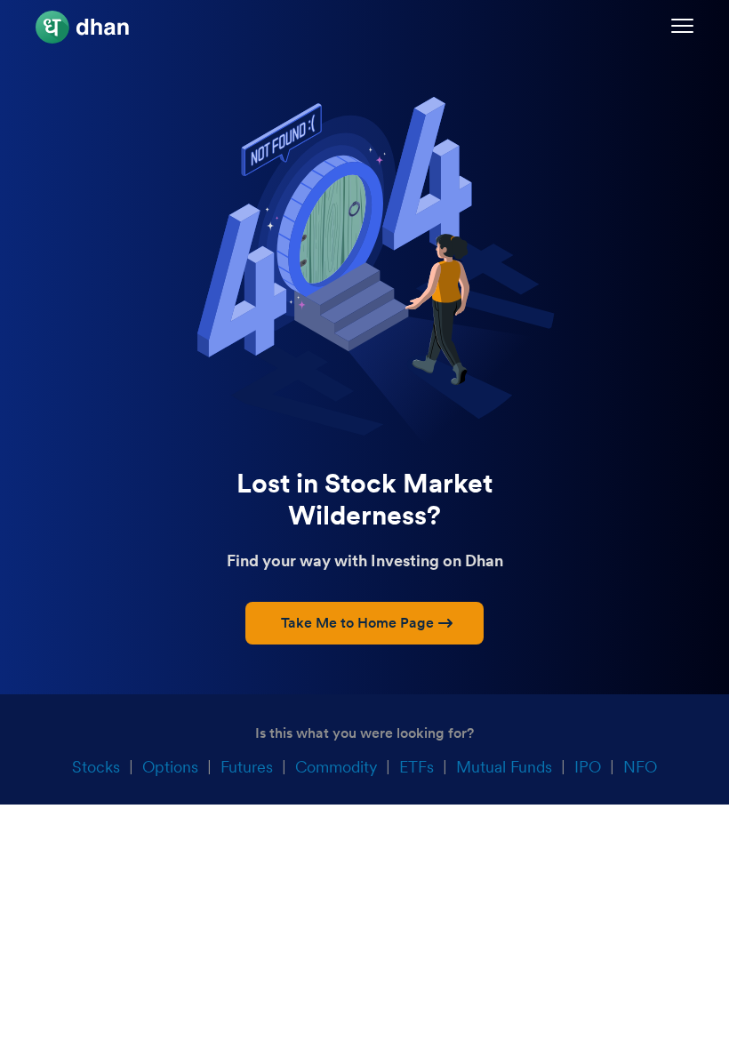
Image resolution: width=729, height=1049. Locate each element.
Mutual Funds (504, 766)
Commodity (336, 766)
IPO (587, 766)
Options (170, 766)
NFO (640, 766)
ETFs (416, 766)
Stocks (96, 766)
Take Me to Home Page (357, 622)
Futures (246, 766)
